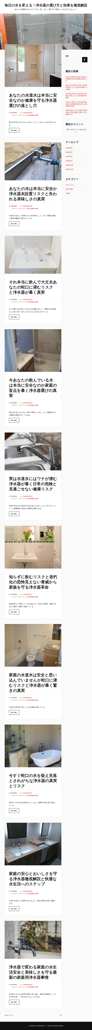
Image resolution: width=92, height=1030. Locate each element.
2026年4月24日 (28, 112)
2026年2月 (69, 156)
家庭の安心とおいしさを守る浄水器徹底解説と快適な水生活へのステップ (33, 878)
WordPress (41, 1025)
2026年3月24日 (28, 891)
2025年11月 (69, 169)
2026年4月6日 (27, 697)
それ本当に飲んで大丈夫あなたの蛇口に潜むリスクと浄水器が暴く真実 (33, 287)
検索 (67, 56)
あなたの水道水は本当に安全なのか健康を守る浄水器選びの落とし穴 (33, 100)
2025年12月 (69, 165)
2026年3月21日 (28, 984)
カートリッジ (23, 115)
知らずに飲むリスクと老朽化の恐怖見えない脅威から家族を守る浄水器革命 (33, 582)
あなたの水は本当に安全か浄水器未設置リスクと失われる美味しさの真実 (33, 193)
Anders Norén (58, 1025)
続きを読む (14, 130)
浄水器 (36, 115)
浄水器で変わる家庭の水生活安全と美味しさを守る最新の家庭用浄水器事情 (33, 972)
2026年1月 (69, 160)
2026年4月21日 (28, 206)
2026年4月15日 (28, 403)
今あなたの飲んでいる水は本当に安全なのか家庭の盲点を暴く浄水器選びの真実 (33, 387)
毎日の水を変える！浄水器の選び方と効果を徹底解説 (46, 5)
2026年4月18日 (28, 299)
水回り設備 (30, 115)
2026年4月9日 (27, 594)
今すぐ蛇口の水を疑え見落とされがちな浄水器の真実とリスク (33, 780)
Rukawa (14, 112)
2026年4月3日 (27, 793)
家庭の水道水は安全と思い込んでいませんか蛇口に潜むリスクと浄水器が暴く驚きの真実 (33, 682)
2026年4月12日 (28, 496)
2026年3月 (69, 152)
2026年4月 (69, 148)
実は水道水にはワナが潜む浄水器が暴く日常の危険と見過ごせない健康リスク (33, 483)
